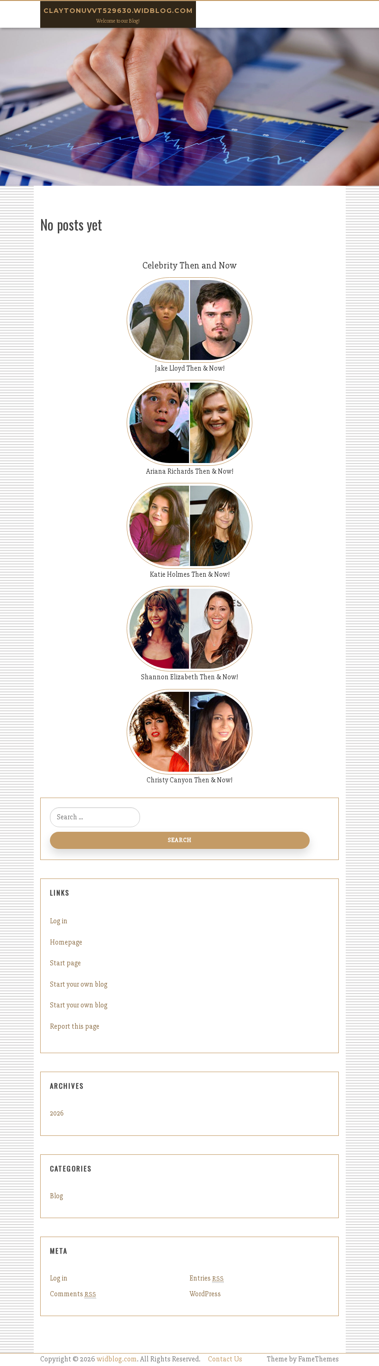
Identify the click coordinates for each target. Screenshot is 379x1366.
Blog (56, 1196)
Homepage (66, 942)
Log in (58, 921)
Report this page (74, 1026)
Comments (73, 1294)
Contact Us (225, 1359)
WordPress (205, 1294)
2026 (57, 1113)
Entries (207, 1278)
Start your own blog (78, 984)
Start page (65, 963)
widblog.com (117, 1359)
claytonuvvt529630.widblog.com (118, 10)
